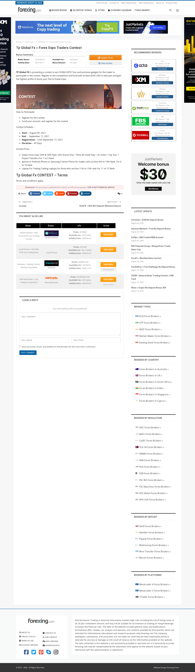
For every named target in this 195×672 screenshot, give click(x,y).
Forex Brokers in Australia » (154, 369)
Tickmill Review (162, 138)
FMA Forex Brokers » (150, 460)
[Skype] (48, 653)
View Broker (106, 63)
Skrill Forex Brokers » (150, 526)
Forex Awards (142, 10)
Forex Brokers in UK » (150, 375)
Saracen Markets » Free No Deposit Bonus (151, 229)
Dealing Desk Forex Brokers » (154, 342)
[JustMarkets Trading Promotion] (146, 27)
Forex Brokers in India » (151, 388)
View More (108, 234)
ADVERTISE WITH (52, 645)
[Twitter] (33, 653)
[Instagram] (56, 653)
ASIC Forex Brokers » (150, 427)
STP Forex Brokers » (149, 322)
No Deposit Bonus (82, 10)
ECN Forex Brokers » (150, 316)
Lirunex (22, 206)
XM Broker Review (162, 83)
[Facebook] (26, 653)
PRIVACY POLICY (28, 636)
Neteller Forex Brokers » (152, 532)
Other (101, 10)
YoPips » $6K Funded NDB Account (147, 237)
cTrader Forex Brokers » (152, 596)
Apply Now (106, 57)
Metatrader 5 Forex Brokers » (155, 590)
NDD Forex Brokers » (150, 329)
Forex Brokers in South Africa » (155, 381)
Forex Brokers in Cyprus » (153, 400)
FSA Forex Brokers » (149, 466)
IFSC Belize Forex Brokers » (153, 493)
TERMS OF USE (27, 640)
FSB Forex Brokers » (149, 473)
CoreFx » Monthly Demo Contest (146, 258)
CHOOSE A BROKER (29, 645)
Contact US (114, 3)
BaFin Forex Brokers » (150, 434)
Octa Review (162, 69)
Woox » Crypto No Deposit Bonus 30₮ (148, 288)
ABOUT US (25, 632)
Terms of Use (101, 3)
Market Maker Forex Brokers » (155, 336)
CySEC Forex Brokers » (151, 440)
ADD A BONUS (51, 637)
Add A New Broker (128, 3)
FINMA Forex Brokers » (151, 453)
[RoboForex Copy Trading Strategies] (67, 27)
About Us (160, 3)
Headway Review (162, 96)
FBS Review (162, 124)
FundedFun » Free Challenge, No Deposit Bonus (153, 267)
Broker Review (59, 10)
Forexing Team (173, 667)
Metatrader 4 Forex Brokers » (155, 584)
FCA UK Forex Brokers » (151, 447)
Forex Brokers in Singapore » (154, 394)
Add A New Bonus (146, 3)
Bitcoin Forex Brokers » (151, 557)
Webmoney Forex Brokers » (154, 545)
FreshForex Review (162, 110)
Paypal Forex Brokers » (151, 538)
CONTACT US (50, 633)
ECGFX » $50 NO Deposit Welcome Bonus (100, 206)
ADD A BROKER (51, 641)
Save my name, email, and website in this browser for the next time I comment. (59, 346)
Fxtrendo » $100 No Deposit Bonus (147, 220)
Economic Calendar (121, 10)
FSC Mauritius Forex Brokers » (155, 486)
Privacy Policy (171, 3)
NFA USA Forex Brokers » (152, 499)
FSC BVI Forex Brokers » (151, 480)
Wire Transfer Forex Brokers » (155, 551)
